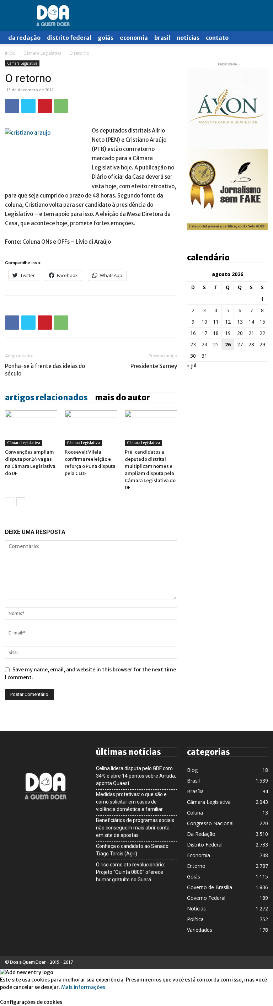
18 (216, 333)
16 (193, 333)
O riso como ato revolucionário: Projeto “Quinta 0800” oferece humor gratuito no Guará (130, 872)
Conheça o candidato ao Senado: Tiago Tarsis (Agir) (133, 849)
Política (195, 919)
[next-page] (20, 501)
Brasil (162, 37)
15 (262, 321)
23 (193, 344)
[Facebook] (12, 106)
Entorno (196, 865)
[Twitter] (28, 106)
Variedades (199, 929)
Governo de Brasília (209, 887)
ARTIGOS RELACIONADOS (46, 397)
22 (262, 333)
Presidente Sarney (153, 366)
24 (204, 344)
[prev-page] (9, 501)
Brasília (195, 791)
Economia (134, 37)
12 (228, 321)
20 (240, 333)
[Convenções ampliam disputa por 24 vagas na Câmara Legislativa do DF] (31, 428)
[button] (259, 37)
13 (240, 321)
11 (216, 321)
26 (228, 344)
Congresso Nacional (210, 823)
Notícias (188, 37)
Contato (217, 37)
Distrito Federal (69, 37)
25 (216, 344)
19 (228, 333)
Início (10, 53)
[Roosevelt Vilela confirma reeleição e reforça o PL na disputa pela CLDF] (91, 428)
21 (251, 333)
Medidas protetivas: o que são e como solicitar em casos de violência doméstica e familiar (131, 801)
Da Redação (24, 37)
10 (204, 321)
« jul (191, 365)
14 (251, 321)
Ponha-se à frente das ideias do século (45, 370)
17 (204, 333)
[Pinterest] (45, 106)
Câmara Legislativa (42, 53)
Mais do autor (122, 397)
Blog (192, 770)
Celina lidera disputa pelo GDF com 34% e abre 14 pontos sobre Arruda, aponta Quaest (136, 776)
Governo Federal (206, 897)
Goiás (105, 37)
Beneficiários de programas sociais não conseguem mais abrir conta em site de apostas (135, 827)
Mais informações (83, 987)
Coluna (195, 812)
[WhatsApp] (61, 106)
